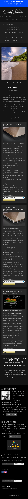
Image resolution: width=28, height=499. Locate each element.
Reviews (6, 40)
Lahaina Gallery (14, 30)
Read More (11, 414)
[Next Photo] (20, 83)
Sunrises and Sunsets (19, 370)
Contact (15, 40)
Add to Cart (9, 200)
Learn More (15, 437)
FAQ (21, 37)
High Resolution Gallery (16, 374)
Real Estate (8, 35)
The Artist (21, 24)
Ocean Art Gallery (16, 376)
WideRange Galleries (14, 495)
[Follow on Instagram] (5, 472)
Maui (9, 376)
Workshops (19, 35)
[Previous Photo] (8, 83)
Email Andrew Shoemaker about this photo (14, 366)
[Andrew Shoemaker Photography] (14, 19)
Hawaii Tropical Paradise (11, 372)
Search (18, 480)
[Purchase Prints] (17, 83)
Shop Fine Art (8, 24)
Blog (21, 32)
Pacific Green (10, 32)
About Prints (14, 27)
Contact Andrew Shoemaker (9, 488)
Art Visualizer (11, 37)
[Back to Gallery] (11, 83)
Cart (23, 40)
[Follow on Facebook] (2, 472)
